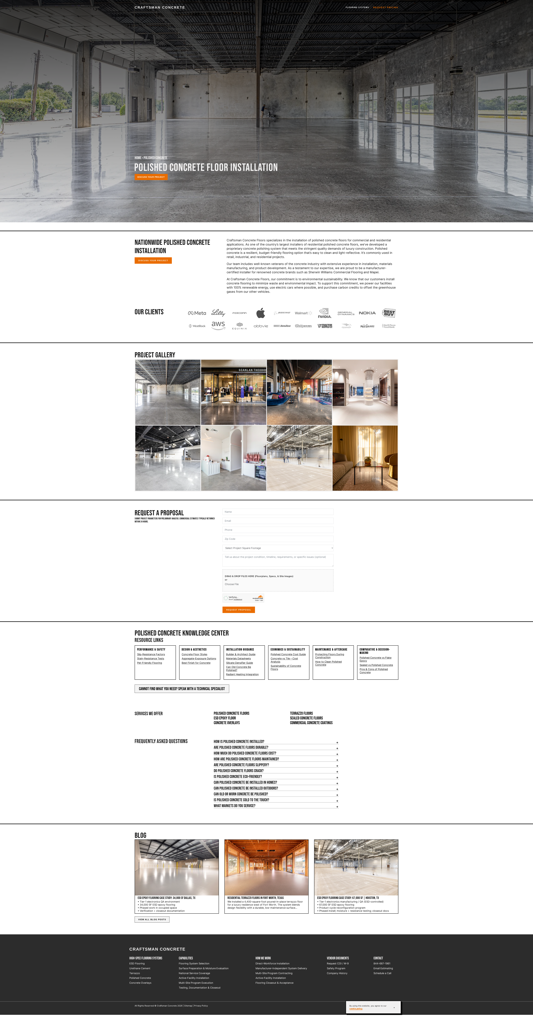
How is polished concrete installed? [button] (239, 741)
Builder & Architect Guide (240, 654)
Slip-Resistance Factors (151, 654)
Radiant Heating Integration (242, 674)
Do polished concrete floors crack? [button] (239, 770)
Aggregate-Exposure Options (199, 658)
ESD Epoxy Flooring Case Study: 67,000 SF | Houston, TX (348, 898)
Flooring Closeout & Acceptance (274, 982)
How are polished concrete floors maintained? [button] (246, 759)
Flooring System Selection (194, 963)
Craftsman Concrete (160, 7)
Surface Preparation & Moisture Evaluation (204, 968)
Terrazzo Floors (301, 713)
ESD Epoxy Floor (225, 718)
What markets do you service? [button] (234, 805)
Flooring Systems (357, 7)
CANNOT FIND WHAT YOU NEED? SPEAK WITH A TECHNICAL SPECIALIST (182, 688)
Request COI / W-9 (338, 963)
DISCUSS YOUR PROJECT (153, 260)
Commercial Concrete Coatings (311, 723)
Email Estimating (383, 968)
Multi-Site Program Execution (196, 982)
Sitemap (188, 1005)
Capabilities (186, 958)
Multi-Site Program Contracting (274, 973)
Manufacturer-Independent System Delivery (281, 968)
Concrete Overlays (227, 723)
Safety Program (336, 968)
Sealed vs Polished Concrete (376, 665)
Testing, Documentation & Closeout (200, 987)
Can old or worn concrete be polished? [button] (241, 794)
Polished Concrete (140, 977)
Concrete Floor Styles (194, 654)
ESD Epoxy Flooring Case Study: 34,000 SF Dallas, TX (166, 898)
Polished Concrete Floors (231, 713)
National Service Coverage (194, 973)
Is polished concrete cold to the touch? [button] (241, 800)
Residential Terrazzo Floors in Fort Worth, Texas (255, 898)
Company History (337, 973)
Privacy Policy (201, 1005)
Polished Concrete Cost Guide (288, 654)
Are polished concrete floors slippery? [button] (241, 765)
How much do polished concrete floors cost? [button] (245, 753)
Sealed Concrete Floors (306, 718)
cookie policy (356, 1008)
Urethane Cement (139, 968)
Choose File (232, 584)
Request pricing (385, 7)
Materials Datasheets (238, 658)
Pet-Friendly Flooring (149, 662)
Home (138, 158)
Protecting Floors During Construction (329, 656)
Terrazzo (134, 973)
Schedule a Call (382, 973)
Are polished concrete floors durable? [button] (241, 747)
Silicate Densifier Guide (239, 662)
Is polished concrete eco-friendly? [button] (238, 776)
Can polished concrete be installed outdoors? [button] (246, 788)
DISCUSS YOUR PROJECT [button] (151, 177)
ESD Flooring (137, 963)
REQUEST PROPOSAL (238, 610)
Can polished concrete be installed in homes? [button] (245, 782)
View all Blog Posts (152, 919)
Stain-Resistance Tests (150, 658)
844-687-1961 (382, 963)
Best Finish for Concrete (196, 662)
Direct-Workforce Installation (273, 963)
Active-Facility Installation (194, 977)
